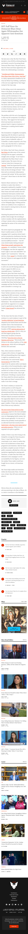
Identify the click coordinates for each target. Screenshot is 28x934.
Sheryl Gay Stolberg (19, 528)
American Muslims (6, 512)
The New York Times (7, 531)
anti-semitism (17, 512)
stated (12, 256)
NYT (3, 528)
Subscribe (14, 926)
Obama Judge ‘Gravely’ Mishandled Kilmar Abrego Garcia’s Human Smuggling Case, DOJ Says (13, 786)
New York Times (21, 525)
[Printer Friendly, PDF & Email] (24, 54)
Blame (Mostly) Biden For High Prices (11, 869)
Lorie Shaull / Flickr (8, 48)
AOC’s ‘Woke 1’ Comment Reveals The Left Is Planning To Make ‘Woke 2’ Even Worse (13, 750)
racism (9, 528)
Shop (3, 602)
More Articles (14, 505)
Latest (3, 762)
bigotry (10, 515)
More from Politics (7, 640)
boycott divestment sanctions (9, 519)
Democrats (16, 522)
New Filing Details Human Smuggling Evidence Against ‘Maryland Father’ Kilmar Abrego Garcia (14, 815)
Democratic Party (6, 522)
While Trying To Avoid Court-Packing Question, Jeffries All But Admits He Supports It (13, 664)
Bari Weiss (4, 152)
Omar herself (10, 308)
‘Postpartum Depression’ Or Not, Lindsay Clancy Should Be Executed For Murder (12, 843)
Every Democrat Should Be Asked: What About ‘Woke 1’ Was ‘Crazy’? (14, 693)
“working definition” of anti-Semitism (12, 320)
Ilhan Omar (5, 525)
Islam (13, 525)
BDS (3, 515)
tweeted (3, 165)
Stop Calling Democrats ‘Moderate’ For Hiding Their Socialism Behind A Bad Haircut (13, 721)
